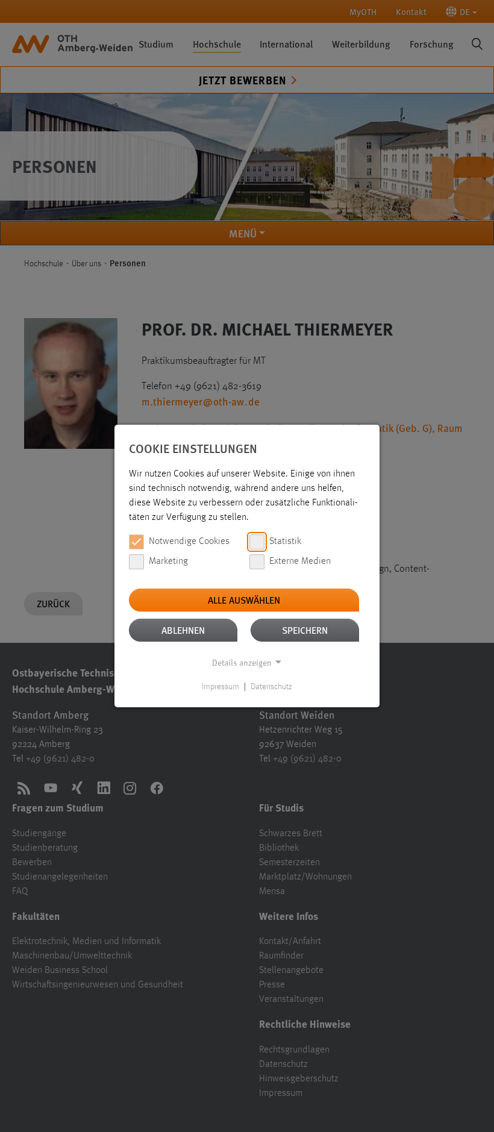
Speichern (305, 630)
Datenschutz (271, 687)
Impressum (220, 687)
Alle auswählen (244, 600)
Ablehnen (183, 630)
